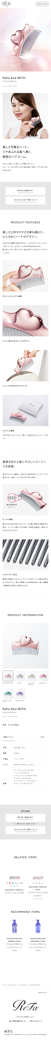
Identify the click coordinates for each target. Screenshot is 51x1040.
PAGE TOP (41, 992)
